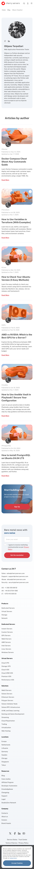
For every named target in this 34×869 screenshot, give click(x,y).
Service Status (12, 839)
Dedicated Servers (8, 608)
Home (4, 10)
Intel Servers (6, 646)
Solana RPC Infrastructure (11, 707)
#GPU (4, 325)
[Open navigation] (31, 3)
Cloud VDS (5, 670)
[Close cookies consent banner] (31, 848)
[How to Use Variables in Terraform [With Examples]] (17, 197)
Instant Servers (7, 629)
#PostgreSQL (6, 446)
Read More (5, 180)
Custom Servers (7, 632)
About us (5, 816)
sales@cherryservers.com (16, 573)
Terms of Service (11, 843)
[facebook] (14, 833)
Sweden (4, 755)
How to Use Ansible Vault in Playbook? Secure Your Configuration (16, 397)
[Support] (24, 3)
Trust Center (22, 839)
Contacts (5, 813)
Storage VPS (6, 666)
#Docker (4, 149)
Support (4, 796)
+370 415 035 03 (10, 594)
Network (4, 618)
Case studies (6, 779)
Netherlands (6, 745)
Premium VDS (6, 676)
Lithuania (5, 748)
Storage (4, 615)
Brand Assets (6, 823)
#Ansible (5, 385)
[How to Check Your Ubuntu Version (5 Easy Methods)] (17, 254)
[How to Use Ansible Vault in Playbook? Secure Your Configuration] (17, 372)
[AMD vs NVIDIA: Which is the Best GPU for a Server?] (17, 312)
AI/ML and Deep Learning (10, 711)
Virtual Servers (7, 611)
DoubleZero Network (9, 803)
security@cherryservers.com (19, 582)
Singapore (5, 762)
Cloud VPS (5, 663)
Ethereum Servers (8, 697)
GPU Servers (6, 635)
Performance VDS (8, 680)
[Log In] (27, 3)
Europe (4, 741)
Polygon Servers (7, 700)
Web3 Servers (6, 639)
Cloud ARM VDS (7, 673)
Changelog (5, 792)
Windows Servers (8, 652)
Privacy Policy (23, 843)
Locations (5, 737)
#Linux (4, 267)
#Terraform (5, 210)
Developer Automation (9, 786)
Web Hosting (6, 731)
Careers (4, 820)
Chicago (4, 758)
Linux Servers (6, 649)
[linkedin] (19, 833)
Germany (5, 751)
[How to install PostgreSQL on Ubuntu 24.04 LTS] (17, 432)
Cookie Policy (13, 858)
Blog (8, 10)
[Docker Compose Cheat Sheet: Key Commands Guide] (17, 136)
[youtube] (23, 833)
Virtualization (6, 727)
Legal (3, 799)
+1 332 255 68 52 (11, 588)
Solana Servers (7, 694)
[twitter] (10, 833)
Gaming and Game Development (13, 714)
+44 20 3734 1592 (11, 591)
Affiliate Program (8, 782)
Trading (4, 724)
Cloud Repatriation (8, 721)
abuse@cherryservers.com (16, 579)
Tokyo (4, 765)
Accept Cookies (17, 863)
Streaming (5, 717)
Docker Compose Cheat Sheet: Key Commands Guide (14, 161)
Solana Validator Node (9, 704)
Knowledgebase (7, 789)
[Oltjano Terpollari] (8, 144)
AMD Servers (6, 642)
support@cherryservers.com (18, 576)
